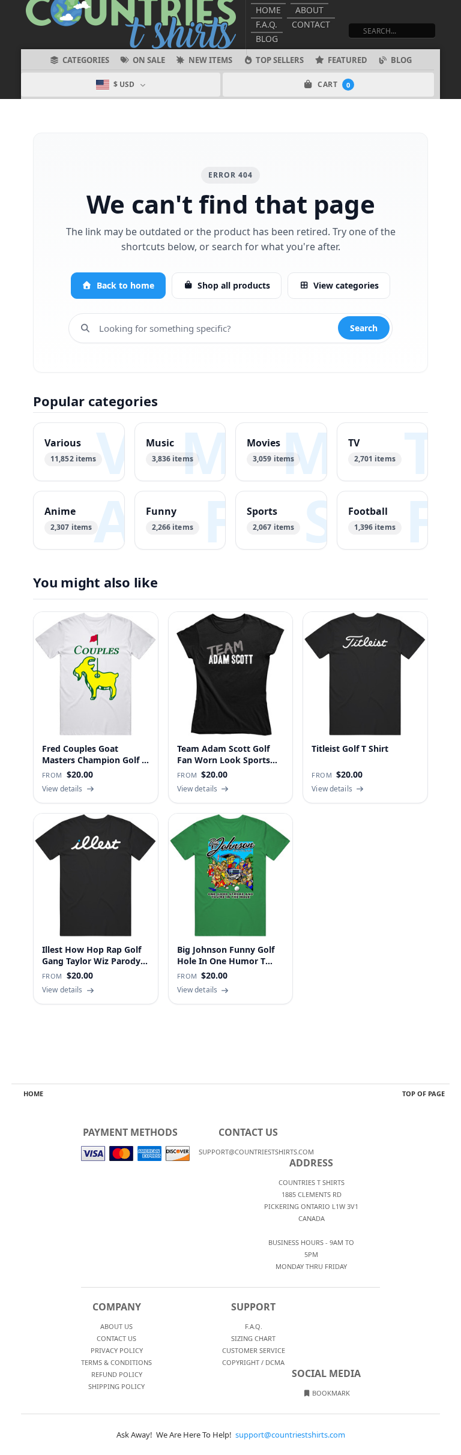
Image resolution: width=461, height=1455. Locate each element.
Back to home (125, 285)
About (309, 10)
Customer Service (253, 1350)
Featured (347, 60)
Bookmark (330, 1392)
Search (364, 328)
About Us (116, 1326)
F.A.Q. (266, 24)
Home (268, 10)
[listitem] (79, 451)
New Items (210, 60)
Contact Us (116, 1338)
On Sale (149, 60)
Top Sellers (280, 60)
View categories (346, 285)
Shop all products (233, 285)
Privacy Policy (117, 1350)
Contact (311, 24)
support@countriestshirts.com (290, 1434)
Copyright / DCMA (253, 1362)
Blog (267, 38)
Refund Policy (116, 1374)
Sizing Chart (253, 1338)
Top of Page (423, 1093)
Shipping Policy (116, 1386)
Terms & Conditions (116, 1362)
